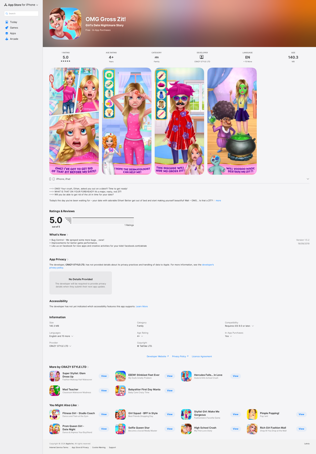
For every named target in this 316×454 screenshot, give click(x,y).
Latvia (306, 444)
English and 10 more (59, 336)
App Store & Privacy (80, 447)
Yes (227, 336)
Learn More (142, 306)
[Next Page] (312, 421)
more (218, 200)
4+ (138, 336)
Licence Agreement (202, 356)
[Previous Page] (46, 421)
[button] (21, 22)
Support (112, 447)
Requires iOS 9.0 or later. (238, 325)
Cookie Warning (98, 447)
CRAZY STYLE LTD (58, 346)
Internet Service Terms (58, 447)
